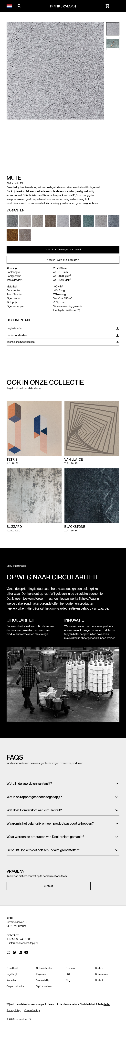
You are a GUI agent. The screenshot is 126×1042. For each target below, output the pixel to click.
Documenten (101, 974)
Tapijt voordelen (44, 986)
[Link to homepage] (63, 6)
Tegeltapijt (12, 974)
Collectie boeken (44, 968)
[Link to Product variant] (12, 221)
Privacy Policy (14, 1010)
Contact (48, 886)
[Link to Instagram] (8, 952)
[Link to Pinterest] (14, 952)
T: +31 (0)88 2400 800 (19, 939)
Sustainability (42, 980)
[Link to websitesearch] (19, 6)
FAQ (68, 974)
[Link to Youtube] (26, 952)
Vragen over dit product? (63, 260)
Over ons (70, 968)
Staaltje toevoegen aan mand (63, 249)
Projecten (41, 974)
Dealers (99, 968)
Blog (68, 980)
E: (22, 943)
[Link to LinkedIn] (20, 952)
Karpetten (11, 980)
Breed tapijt (12, 968)
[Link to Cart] (107, 6)
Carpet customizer (16, 986)
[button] (9, 6)
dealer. (107, 1004)
